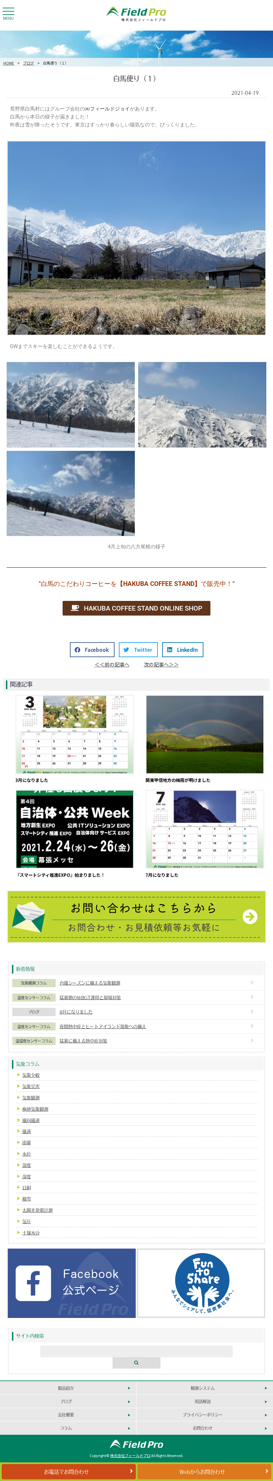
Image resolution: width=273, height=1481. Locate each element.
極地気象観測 (35, 1109)
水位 (26, 1154)
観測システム (203, 1388)
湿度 (26, 1176)
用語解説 (203, 1401)
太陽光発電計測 (37, 1210)
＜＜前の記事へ (112, 664)
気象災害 (31, 1086)
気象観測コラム (34, 983)
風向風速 (31, 1120)
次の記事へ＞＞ (161, 664)
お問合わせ (203, 1427)
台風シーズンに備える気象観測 (90, 983)
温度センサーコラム (33, 997)
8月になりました (76, 1012)
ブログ (28, 63)
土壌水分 (31, 1232)
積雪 (26, 1199)
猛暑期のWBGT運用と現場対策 (90, 997)
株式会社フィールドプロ (130, 1455)
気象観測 (31, 1097)
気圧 (26, 1221)
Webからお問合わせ (202, 1471)
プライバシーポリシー (203, 1414)
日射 (26, 1187)
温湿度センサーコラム (34, 1040)
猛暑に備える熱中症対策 (83, 1040)
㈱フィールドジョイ (107, 109)
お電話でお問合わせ (66, 1471)
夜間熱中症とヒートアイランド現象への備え (103, 1026)
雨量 (26, 1142)
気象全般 (31, 1075)
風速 (26, 1131)
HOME (8, 63)
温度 (26, 1165)
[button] (92, 649)
